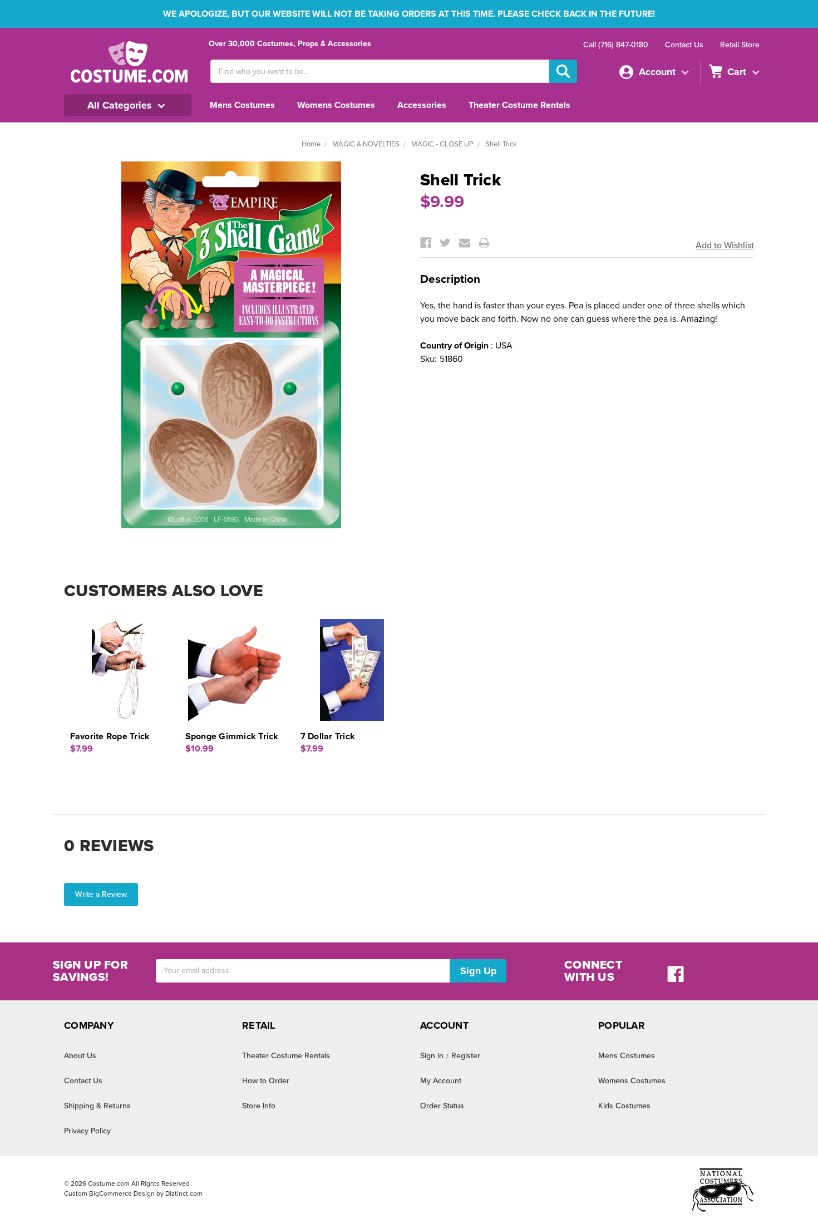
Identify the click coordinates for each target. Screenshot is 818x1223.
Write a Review (101, 894)
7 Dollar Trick (328, 736)
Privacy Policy (87, 1131)
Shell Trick (501, 144)
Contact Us (684, 45)
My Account (440, 1081)
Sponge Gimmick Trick (232, 736)
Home (311, 144)
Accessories (421, 105)
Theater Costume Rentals (519, 105)
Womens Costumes (336, 105)
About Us (80, 1055)
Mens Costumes (242, 105)
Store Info (258, 1106)
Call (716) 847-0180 (615, 45)
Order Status (442, 1106)
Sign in (432, 1055)
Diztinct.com (184, 1193)
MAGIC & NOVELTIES (366, 144)
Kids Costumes (624, 1106)
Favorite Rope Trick (110, 736)
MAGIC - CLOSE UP (442, 144)
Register (465, 1055)
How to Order (265, 1081)
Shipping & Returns (97, 1106)
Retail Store (740, 45)
